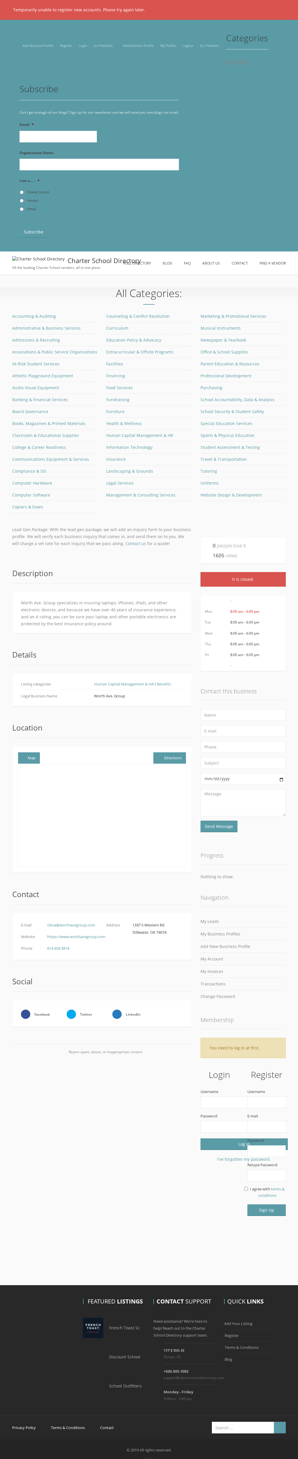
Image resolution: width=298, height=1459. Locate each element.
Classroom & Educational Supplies (45, 435)
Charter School (38, 192)
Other (31, 209)
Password (209, 1116)
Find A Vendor (273, 263)
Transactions (213, 984)
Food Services (119, 387)
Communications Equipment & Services (50, 459)
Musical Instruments (221, 328)
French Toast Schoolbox (132, 1328)
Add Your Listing (238, 1323)
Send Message (219, 826)
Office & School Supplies (224, 352)
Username (209, 1091)
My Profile (168, 45)
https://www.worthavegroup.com (76, 936)
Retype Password (262, 1164)
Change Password (218, 996)
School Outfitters (125, 1386)
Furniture (115, 411)
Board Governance (30, 411)
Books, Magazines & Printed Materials (49, 423)
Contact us (135, 543)
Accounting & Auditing (34, 316)
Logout (187, 45)
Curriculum (117, 328)
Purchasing (211, 387)
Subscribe (33, 232)
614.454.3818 (58, 948)
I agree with (267, 1192)
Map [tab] (32, 757)
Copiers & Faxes (27, 507)
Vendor (32, 201)
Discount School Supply (132, 1357)
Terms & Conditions (242, 1347)
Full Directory (137, 263)
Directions (173, 757)
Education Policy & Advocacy (133, 340)
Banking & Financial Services (40, 399)
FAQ (187, 263)
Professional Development (226, 375)
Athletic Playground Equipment (42, 375)
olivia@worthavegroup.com (71, 925)
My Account (212, 959)
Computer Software (31, 495)
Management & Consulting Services (140, 495)
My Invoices (212, 971)
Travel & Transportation (224, 459)
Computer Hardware (32, 483)
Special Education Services (226, 423)
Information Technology (129, 447)
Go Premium (103, 45)
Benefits (164, 684)
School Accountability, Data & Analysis (237, 399)
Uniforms (210, 483)
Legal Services (120, 483)
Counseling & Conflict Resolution (138, 316)
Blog (167, 263)
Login (83, 45)
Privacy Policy (24, 1427)
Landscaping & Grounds (129, 471)
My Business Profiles (220, 934)
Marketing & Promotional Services (233, 316)
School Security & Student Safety (232, 411)
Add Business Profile (37, 45)
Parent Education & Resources (230, 364)
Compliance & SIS (29, 471)
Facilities (114, 364)
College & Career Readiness (39, 447)
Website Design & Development (231, 495)
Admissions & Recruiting (36, 340)
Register (66, 45)
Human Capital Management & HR (139, 435)
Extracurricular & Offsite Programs (139, 352)
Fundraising (118, 399)
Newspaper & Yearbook (223, 340)
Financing (115, 375)
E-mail (252, 1116)
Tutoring (209, 471)
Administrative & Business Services (46, 328)
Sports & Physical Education (228, 435)
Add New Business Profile (225, 946)
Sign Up (266, 1210)
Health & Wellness (124, 423)
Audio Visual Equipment (35, 387)
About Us (211, 263)
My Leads (210, 921)
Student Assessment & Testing (230, 447)
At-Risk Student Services (35, 364)
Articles (237, 62)
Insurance (116, 459)
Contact (240, 263)
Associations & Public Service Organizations (54, 352)
